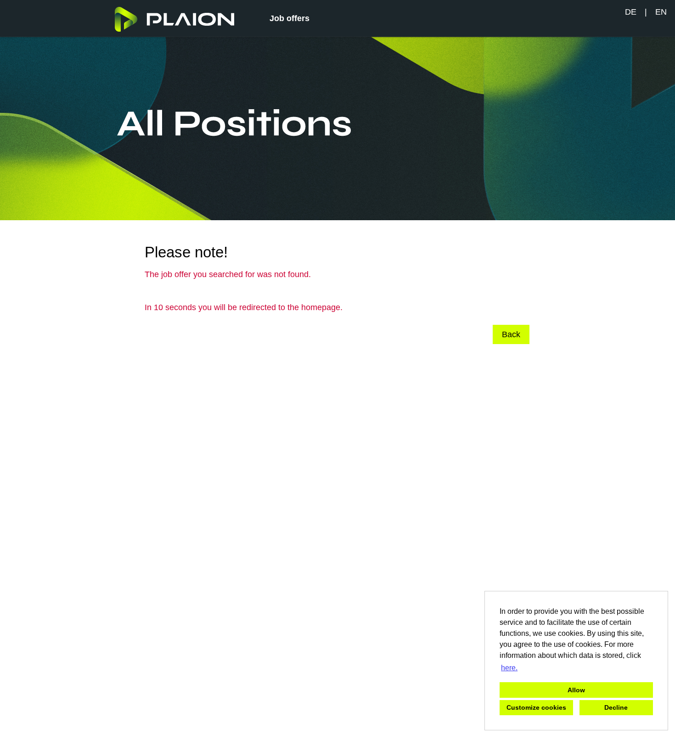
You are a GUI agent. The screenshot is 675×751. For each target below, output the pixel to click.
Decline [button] (616, 707)
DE (630, 12)
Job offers (289, 18)
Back (511, 334)
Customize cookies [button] (536, 707)
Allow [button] (576, 690)
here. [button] (509, 668)
